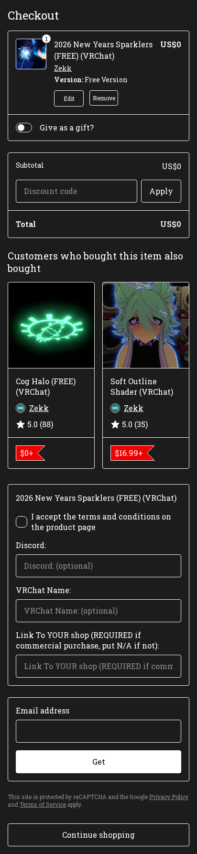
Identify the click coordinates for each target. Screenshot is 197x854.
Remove (104, 98)
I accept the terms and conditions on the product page (101, 521)
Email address (42, 710)
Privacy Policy (168, 796)
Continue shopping (98, 835)
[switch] (24, 127)
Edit (69, 98)
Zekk (63, 68)
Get (98, 762)
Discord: (31, 545)
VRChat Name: (43, 590)
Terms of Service (43, 804)
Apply (161, 191)
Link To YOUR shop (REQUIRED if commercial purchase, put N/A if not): (87, 640)
